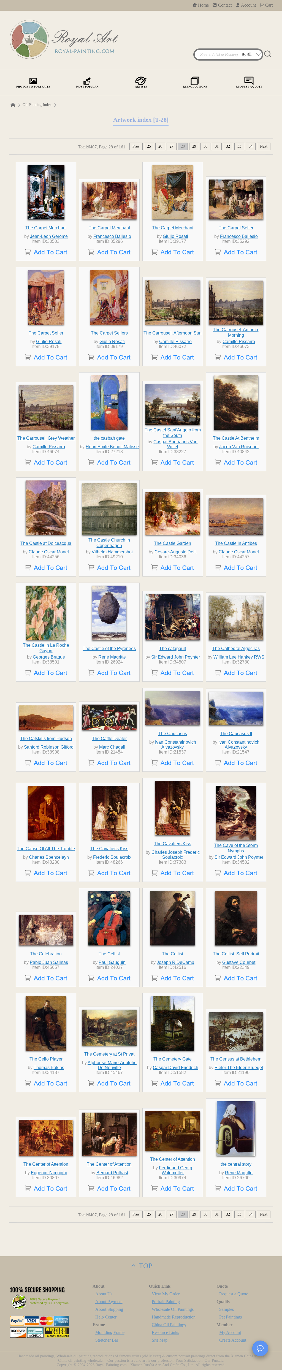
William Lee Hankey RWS (238, 657)
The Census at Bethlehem (235, 1059)
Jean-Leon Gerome (49, 236)
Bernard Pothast (112, 1172)
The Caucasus (172, 733)
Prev (136, 146)
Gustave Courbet (238, 962)
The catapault (172, 648)
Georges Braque (49, 657)
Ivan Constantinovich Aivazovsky (175, 744)
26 (160, 146)
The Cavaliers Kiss (172, 843)
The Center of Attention (45, 1164)
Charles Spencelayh (49, 857)
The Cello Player (46, 1059)
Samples (226, 1309)
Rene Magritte (112, 657)
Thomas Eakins (49, 1067)
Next (263, 146)
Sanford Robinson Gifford (49, 747)
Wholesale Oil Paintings (173, 1309)
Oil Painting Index (37, 105)
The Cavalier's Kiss (109, 848)
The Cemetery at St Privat (109, 1054)
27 (171, 146)
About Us (103, 1294)
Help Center (105, 1317)
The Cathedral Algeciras (236, 648)
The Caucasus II (236, 733)
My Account (230, 1332)
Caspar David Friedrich (175, 1067)
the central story (236, 1164)
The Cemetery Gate (172, 1059)
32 (228, 146)
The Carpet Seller (236, 227)
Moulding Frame (109, 1332)
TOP (144, 1266)
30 (205, 146)
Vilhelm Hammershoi (112, 552)
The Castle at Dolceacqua (45, 543)
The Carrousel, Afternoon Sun (172, 333)
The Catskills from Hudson (46, 738)
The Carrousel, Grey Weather (46, 438)
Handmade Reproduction (174, 1317)
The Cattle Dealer (109, 738)
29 (194, 146)
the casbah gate (109, 438)
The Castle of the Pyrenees (109, 648)
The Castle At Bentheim (236, 438)
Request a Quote (233, 1294)
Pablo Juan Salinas (49, 962)
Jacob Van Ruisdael (239, 446)
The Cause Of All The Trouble (46, 848)
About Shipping (109, 1309)
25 (149, 146)
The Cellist (109, 954)
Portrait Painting (166, 1301)
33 (239, 146)
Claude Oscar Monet (49, 552)
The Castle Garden (172, 543)
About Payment (109, 1301)
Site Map (159, 1340)
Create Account (232, 1340)
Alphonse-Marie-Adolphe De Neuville (112, 1065)
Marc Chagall (112, 747)
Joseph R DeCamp (175, 962)
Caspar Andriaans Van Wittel (175, 444)
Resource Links (165, 1332)
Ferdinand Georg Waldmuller (175, 1170)
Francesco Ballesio (112, 236)
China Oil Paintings (169, 1324)
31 (217, 146)
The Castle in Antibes (236, 543)
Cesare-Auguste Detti (175, 552)
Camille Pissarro (175, 341)
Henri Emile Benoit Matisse (112, 446)
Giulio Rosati (175, 236)
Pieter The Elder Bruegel (239, 1067)
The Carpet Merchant (46, 227)
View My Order (166, 1294)
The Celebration (46, 954)
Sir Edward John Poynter (175, 657)
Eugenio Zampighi (49, 1172)
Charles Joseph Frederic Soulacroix (175, 855)
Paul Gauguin (112, 962)
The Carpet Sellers (109, 333)
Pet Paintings (230, 1317)
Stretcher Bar (106, 1340)
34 (251, 146)
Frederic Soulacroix (112, 857)
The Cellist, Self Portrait (236, 954)
